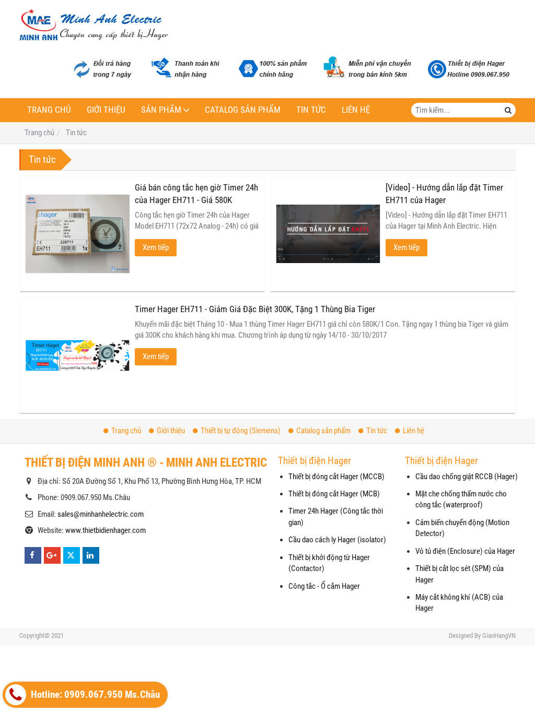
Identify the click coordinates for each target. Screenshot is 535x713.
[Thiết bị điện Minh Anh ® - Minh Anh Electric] (93, 25)
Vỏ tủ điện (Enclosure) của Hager (465, 551)
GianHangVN (499, 635)
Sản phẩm (161, 110)
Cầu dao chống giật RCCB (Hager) (466, 476)
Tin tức (311, 110)
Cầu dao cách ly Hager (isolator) (337, 539)
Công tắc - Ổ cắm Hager (324, 586)
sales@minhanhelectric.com (100, 514)
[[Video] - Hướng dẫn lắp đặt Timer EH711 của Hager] (328, 234)
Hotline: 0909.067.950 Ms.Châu (94, 694)
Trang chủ (49, 110)
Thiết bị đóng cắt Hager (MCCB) (336, 476)
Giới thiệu (106, 110)
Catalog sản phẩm (243, 110)
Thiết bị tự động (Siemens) (241, 430)
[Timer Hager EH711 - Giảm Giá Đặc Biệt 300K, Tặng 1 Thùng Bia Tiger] (77, 355)
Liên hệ (356, 110)
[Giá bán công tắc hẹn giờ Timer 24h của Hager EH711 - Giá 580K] (77, 234)
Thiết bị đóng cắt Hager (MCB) (334, 493)
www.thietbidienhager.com (105, 530)
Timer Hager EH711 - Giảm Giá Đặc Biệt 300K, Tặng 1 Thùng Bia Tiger (255, 309)
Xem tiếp (156, 247)
